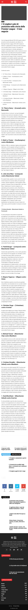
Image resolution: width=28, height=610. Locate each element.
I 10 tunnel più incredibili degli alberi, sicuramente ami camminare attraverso (18, 466)
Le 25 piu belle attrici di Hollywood (18, 565)
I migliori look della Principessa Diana (17, 514)
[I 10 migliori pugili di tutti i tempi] (4, 472)
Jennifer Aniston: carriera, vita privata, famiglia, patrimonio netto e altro (18, 528)
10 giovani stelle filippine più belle (5, 449)
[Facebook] (2, 35)
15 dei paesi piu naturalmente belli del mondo (16, 572)
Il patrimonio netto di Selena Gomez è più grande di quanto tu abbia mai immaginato (17, 502)
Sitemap (10, 606)
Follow (10, 484)
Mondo (6, 5)
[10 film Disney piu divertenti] (4, 560)
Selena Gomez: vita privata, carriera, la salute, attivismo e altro (17, 522)
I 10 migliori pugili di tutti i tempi (17, 471)
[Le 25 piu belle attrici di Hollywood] (4, 567)
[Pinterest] (9, 35)
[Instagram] (10, 549)
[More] (15, 35)
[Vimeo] (17, 549)
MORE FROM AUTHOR (16, 454)
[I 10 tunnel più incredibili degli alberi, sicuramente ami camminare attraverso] (4, 466)
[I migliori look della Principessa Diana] (4, 515)
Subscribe (23, 484)
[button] (26, 2)
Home (2, 5)
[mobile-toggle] (2, 2)
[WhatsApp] (12, 35)
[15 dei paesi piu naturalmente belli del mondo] (4, 573)
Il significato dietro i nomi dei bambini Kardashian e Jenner (16, 507)
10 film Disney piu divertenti (16, 559)
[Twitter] (5, 35)
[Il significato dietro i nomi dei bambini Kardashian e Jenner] (4, 509)
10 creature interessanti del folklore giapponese (20, 449)
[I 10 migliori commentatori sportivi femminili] (4, 459)
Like (4, 484)
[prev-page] (2, 478)
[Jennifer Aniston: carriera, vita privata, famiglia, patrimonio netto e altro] (4, 528)
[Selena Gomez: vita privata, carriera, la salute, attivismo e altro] (4, 522)
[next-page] (4, 478)
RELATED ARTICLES (6, 454)
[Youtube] (21, 549)
